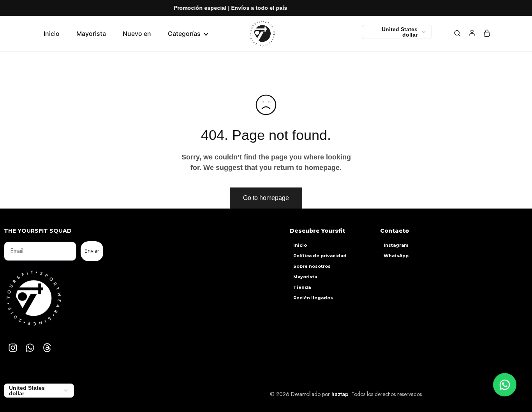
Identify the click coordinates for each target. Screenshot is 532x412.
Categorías (184, 33)
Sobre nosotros (312, 266)
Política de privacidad (320, 255)
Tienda (302, 287)
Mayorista (91, 33)
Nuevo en (137, 33)
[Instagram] (13, 347)
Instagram (396, 245)
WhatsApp (396, 255)
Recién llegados (313, 298)
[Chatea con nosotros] (504, 384)
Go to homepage (266, 198)
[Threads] (47, 347)
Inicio (52, 33)
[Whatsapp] (30, 347)
